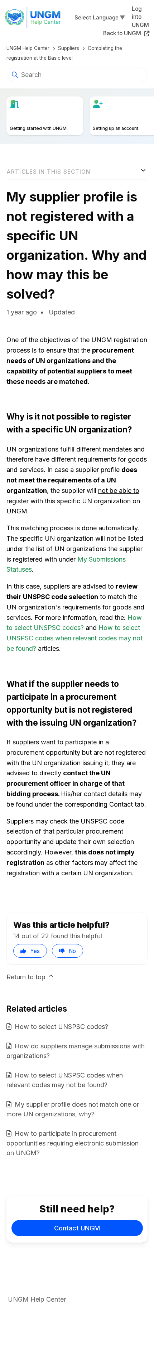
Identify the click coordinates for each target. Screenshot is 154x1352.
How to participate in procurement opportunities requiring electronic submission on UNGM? (72, 1143)
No (72, 951)
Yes (35, 951)
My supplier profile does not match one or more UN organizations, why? (72, 1109)
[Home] (35, 17)
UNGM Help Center (27, 48)
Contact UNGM (77, 1228)
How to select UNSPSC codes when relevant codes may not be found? (74, 638)
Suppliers (68, 48)
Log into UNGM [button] (140, 17)
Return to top (26, 977)
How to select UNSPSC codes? (61, 1026)
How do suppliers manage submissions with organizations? (75, 1051)
